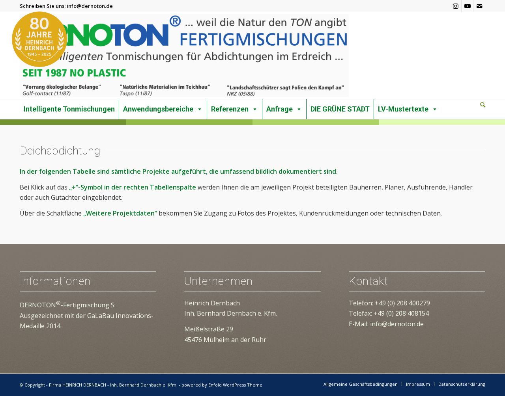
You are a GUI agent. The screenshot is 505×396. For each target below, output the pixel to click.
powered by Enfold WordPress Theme (221, 385)
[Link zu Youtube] (467, 6)
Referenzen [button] (230, 109)
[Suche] (482, 104)
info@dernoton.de (90, 5)
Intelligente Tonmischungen (69, 109)
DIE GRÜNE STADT (340, 109)
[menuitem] (482, 105)
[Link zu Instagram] (455, 6)
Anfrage (279, 109)
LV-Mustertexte (403, 109)
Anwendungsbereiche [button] (158, 109)
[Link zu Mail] (479, 6)
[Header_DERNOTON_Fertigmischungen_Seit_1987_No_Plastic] (184, 55)
